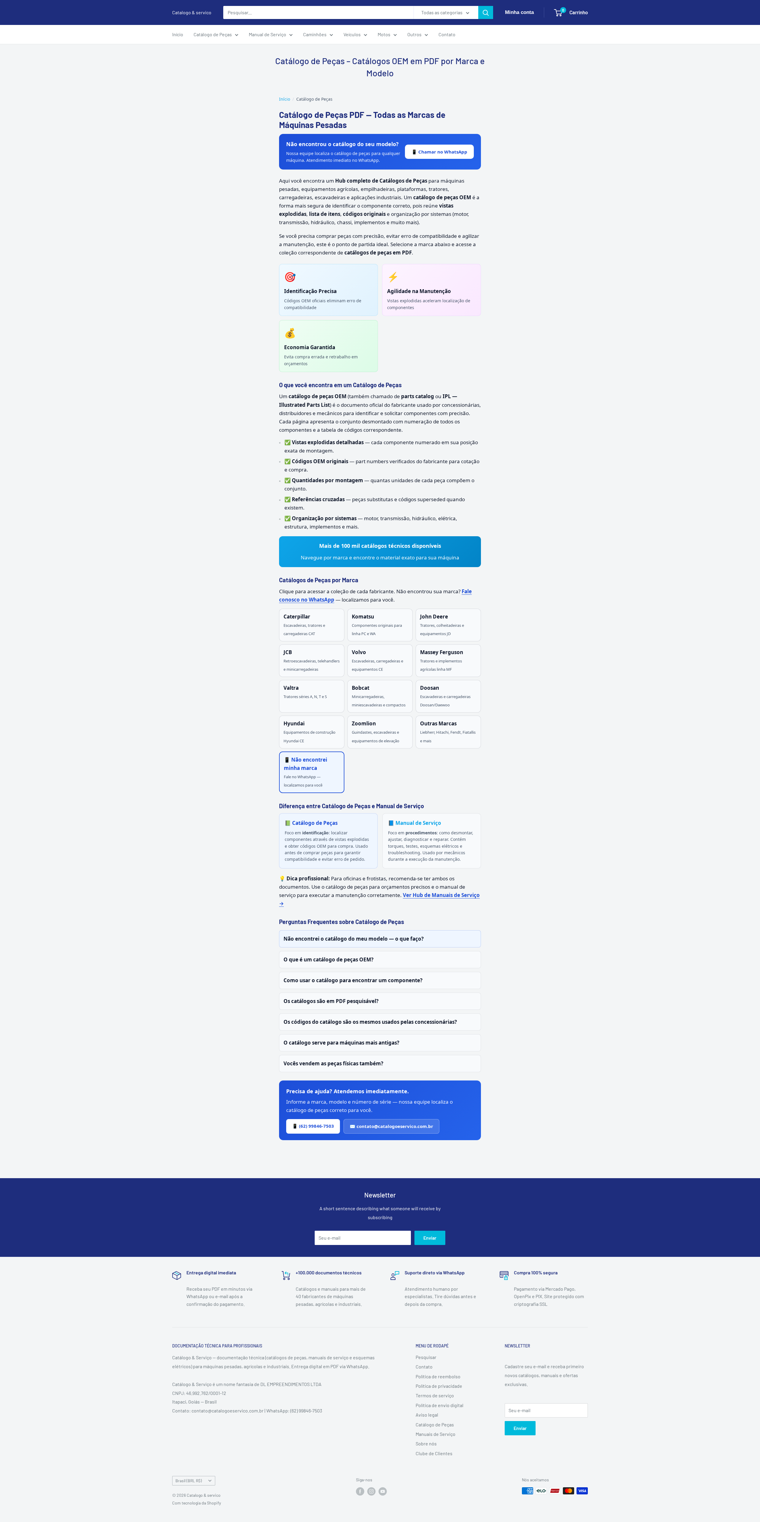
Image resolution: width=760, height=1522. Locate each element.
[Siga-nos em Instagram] (371, 1491)
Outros (414, 34)
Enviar (429, 1238)
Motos (384, 34)
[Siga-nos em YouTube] (383, 1491)
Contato (446, 34)
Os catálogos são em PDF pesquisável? (331, 1001)
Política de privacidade (439, 1386)
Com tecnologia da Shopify (196, 1502)
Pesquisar (426, 1357)
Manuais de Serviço (435, 1434)
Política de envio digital (439, 1405)
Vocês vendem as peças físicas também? (333, 1063)
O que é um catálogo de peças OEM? (328, 959)
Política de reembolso (438, 1376)
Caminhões (315, 34)
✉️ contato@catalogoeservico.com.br (391, 1126)
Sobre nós (426, 1443)
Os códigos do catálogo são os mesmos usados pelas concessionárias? (370, 1021)
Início (177, 34)
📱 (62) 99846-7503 (313, 1126)
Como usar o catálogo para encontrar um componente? (353, 980)
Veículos (352, 34)
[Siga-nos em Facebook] (360, 1491)
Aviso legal (427, 1414)
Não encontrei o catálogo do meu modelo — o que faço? (354, 938)
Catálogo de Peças (213, 34)
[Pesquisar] (485, 12)
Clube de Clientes (434, 1453)
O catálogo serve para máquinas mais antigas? (341, 1042)
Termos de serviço (435, 1395)
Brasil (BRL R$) (188, 1480)
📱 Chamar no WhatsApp (439, 152)
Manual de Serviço (267, 34)
